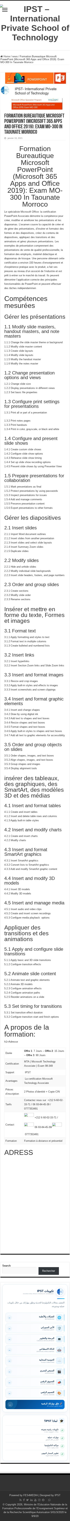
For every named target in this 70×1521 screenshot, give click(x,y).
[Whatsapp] (49, 1500)
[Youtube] (35, 1500)
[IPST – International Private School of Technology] (35, 22)
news (15, 56)
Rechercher (48, 1270)
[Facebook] (24, 1500)
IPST (57, 1495)
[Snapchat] (43, 1500)
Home (6, 56)
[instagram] (39, 1500)
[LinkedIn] (31, 1500)
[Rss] (20, 1500)
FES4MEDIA (30, 1495)
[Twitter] (27, 1500)
